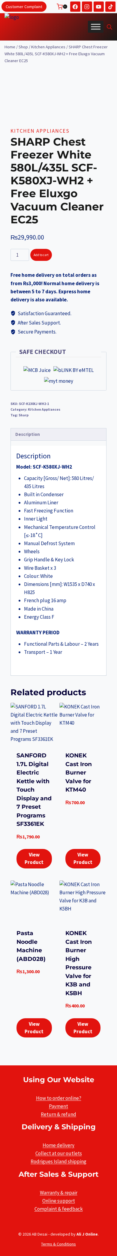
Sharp (23, 415)
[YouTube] (99, 7)
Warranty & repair (58, 1192)
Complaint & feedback (58, 1209)
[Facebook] (75, 7)
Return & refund (58, 1114)
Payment (58, 1106)
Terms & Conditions (58, 1244)
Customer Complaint (24, 6)
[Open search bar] (109, 27)
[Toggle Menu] (95, 27)
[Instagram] (87, 7)
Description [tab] (27, 434)
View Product (34, 858)
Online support (58, 1200)
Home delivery (58, 1145)
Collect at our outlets (58, 1153)
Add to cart (41, 255)
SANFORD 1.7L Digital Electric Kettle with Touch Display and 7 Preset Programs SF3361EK (34, 789)
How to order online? (58, 1098)
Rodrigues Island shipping (58, 1161)
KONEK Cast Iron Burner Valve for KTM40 (78, 772)
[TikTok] (110, 7)
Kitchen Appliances (40, 131)
